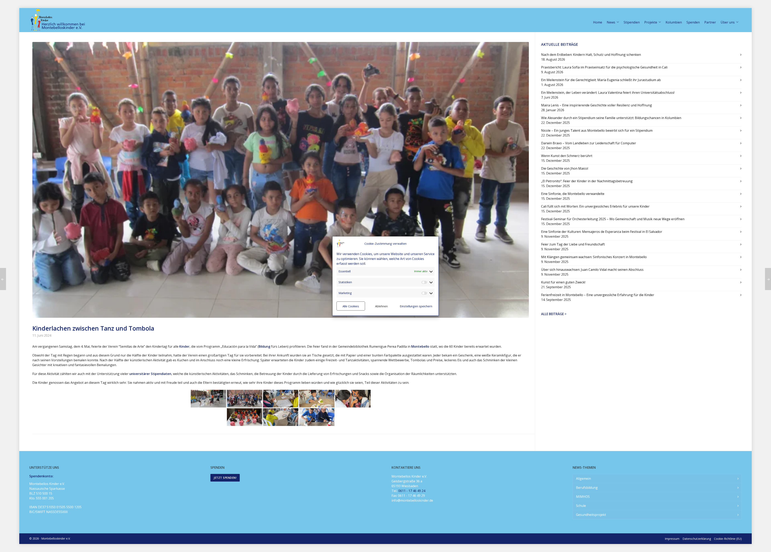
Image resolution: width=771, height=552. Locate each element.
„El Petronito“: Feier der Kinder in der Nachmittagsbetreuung (587, 181)
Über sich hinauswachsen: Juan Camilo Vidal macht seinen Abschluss (592, 269)
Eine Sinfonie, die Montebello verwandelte (572, 193)
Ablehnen (381, 306)
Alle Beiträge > (553, 314)
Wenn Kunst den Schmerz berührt (566, 156)
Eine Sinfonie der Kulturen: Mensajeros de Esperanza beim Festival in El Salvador (601, 231)
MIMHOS (583, 496)
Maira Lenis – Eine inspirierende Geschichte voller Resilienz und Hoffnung (596, 105)
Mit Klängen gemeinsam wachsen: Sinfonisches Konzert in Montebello (594, 257)
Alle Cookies (351, 306)
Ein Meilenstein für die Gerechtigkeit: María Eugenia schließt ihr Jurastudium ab (601, 80)
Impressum (672, 539)
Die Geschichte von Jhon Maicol (564, 168)
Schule (581, 505)
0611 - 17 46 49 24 (411, 491)
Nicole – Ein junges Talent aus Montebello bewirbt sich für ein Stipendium (597, 130)
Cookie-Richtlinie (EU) (728, 539)
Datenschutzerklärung (696, 539)
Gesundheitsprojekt (591, 514)
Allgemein (583, 478)
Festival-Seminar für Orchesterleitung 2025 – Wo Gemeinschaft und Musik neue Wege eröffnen (612, 219)
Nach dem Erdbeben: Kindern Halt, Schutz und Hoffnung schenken (591, 54)
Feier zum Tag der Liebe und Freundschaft (573, 244)
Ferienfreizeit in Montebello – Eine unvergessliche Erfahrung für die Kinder (597, 295)
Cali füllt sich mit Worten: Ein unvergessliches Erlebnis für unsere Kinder (595, 206)
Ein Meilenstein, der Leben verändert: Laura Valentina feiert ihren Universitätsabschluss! (607, 92)
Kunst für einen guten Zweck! (563, 282)
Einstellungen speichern (416, 306)
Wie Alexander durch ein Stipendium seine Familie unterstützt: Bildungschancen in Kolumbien (611, 118)
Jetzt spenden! (225, 478)
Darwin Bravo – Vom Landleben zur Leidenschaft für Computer (588, 143)
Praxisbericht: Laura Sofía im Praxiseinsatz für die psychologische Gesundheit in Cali (604, 67)
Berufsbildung (587, 487)
